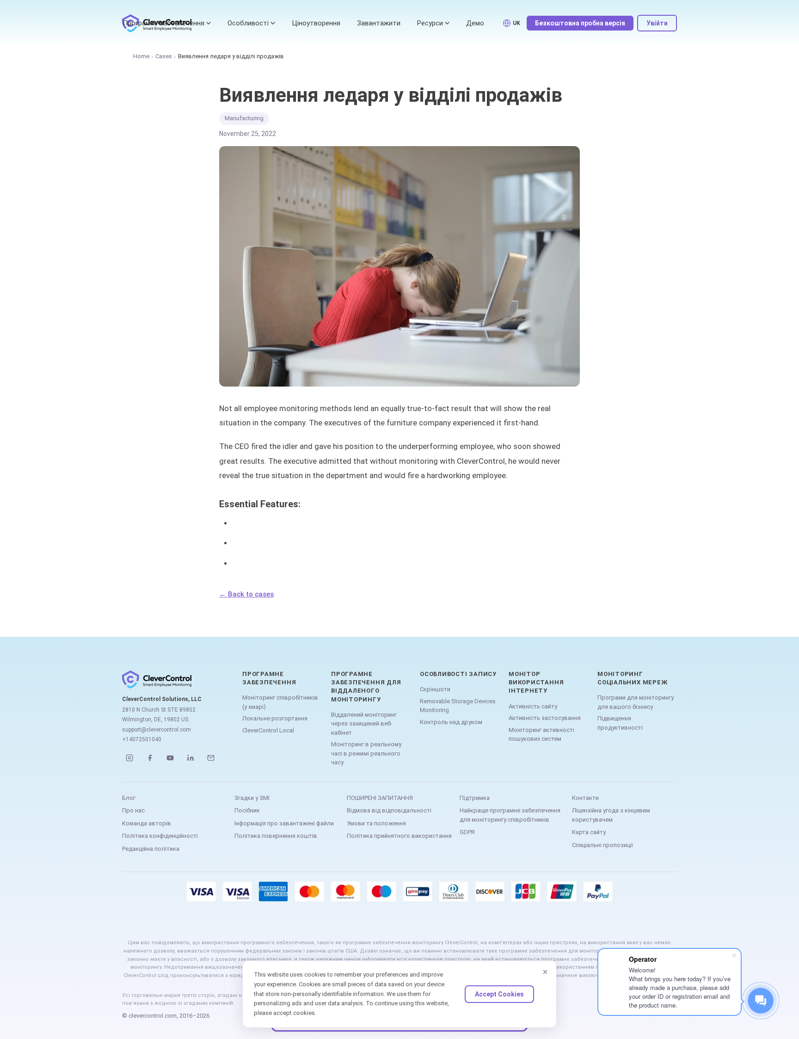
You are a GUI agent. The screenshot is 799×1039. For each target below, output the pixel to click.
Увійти (657, 23)
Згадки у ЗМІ (252, 797)
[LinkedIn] (190, 757)
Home (141, 56)
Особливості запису (458, 673)
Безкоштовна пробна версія (580, 23)
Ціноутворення (316, 23)
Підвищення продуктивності (620, 723)
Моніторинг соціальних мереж (632, 678)
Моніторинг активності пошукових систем (541, 734)
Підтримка (475, 797)
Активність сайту (533, 706)
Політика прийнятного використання (399, 835)
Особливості (248, 23)
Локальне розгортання (274, 718)
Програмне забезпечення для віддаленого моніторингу (366, 686)
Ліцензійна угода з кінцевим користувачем (611, 815)
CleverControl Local (268, 730)
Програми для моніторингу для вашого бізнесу (635, 702)
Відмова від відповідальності (389, 810)
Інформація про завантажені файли (284, 823)
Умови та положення (376, 823)
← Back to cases (246, 594)
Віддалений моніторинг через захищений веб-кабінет (364, 723)
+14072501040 (141, 739)
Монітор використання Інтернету (536, 682)
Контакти (585, 797)
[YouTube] (170, 757)
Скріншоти (435, 689)
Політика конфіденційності (160, 835)
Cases (163, 56)
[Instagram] (129, 757)
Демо (475, 23)
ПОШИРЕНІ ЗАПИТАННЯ (380, 797)
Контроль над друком (451, 722)
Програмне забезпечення (163, 23)
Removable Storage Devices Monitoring (458, 706)
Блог (128, 797)
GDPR (467, 832)
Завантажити (378, 23)
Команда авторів (146, 823)
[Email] (210, 757)
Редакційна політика (150, 848)
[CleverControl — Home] (173, 679)
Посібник (247, 810)
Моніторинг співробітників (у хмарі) (280, 702)
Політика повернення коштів (275, 835)
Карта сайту (589, 832)
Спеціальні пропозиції (602, 845)
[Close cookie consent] (545, 971)
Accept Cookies (499, 994)
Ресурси (430, 23)
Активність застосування (545, 717)
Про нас (133, 810)
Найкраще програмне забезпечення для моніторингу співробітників (510, 815)
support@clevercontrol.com (156, 729)
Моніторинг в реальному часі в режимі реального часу (366, 753)
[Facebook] (149, 757)
